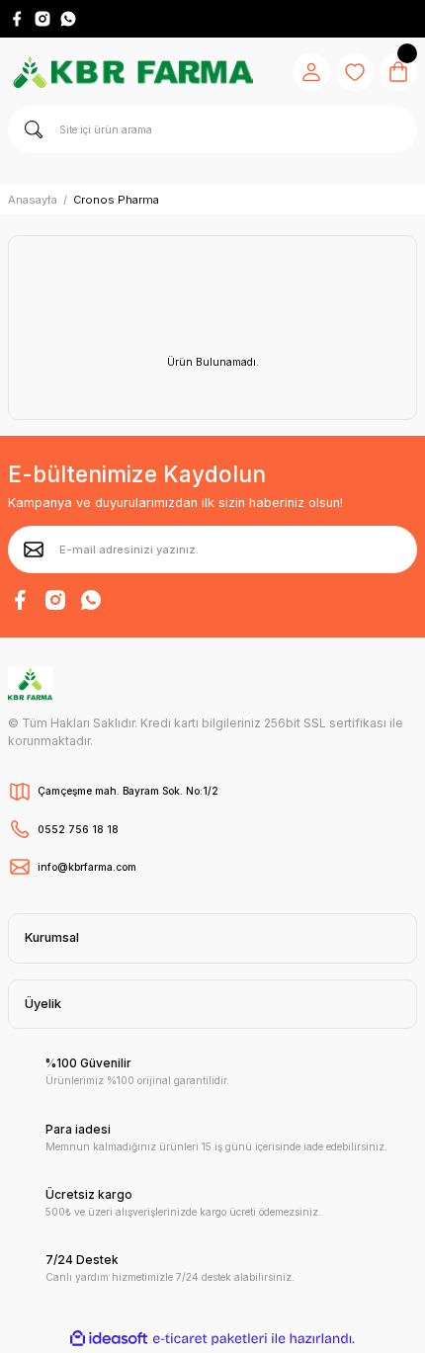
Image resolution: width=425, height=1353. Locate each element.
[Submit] (33, 549)
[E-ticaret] (210, 1338)
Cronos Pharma (116, 200)
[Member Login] (311, 72)
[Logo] (132, 72)
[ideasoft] (108, 1339)
